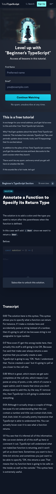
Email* (8, 81)
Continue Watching (28, 97)
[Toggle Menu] (51, 4)
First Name (10, 67)
